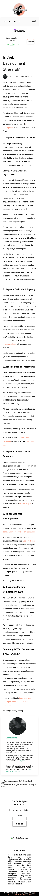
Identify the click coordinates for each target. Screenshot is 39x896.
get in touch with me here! (19, 770)
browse (31, 42)
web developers (29, 541)
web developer (10, 344)
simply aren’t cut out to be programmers (19, 532)
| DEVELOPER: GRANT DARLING (21, 894)
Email (19, 815)
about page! (21, 761)
